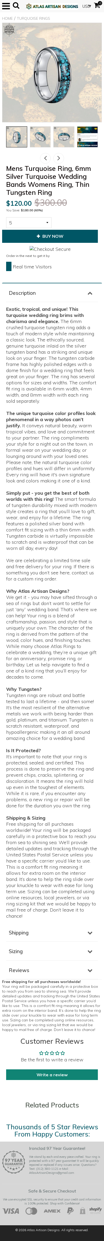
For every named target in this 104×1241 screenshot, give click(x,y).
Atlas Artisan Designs (43, 1230)
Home (7, 18)
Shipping (19, 932)
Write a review (52, 1074)
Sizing (16, 951)
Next (58, 158)
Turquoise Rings (33, 18)
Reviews (19, 970)
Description (22, 293)
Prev (45, 158)
